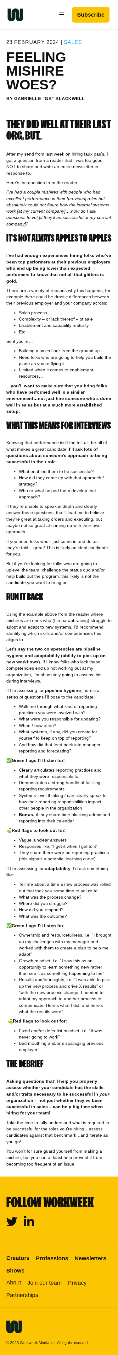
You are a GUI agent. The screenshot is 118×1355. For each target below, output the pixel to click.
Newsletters (90, 1258)
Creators (18, 1258)
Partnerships (22, 1295)
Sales (73, 42)
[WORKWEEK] (11, 14)
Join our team (44, 1283)
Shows (15, 1270)
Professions (52, 1258)
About (13, 1282)
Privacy (77, 1283)
